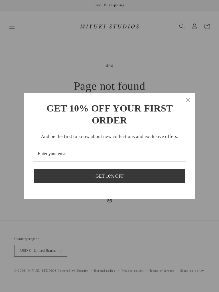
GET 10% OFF (110, 176)
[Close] (188, 100)
